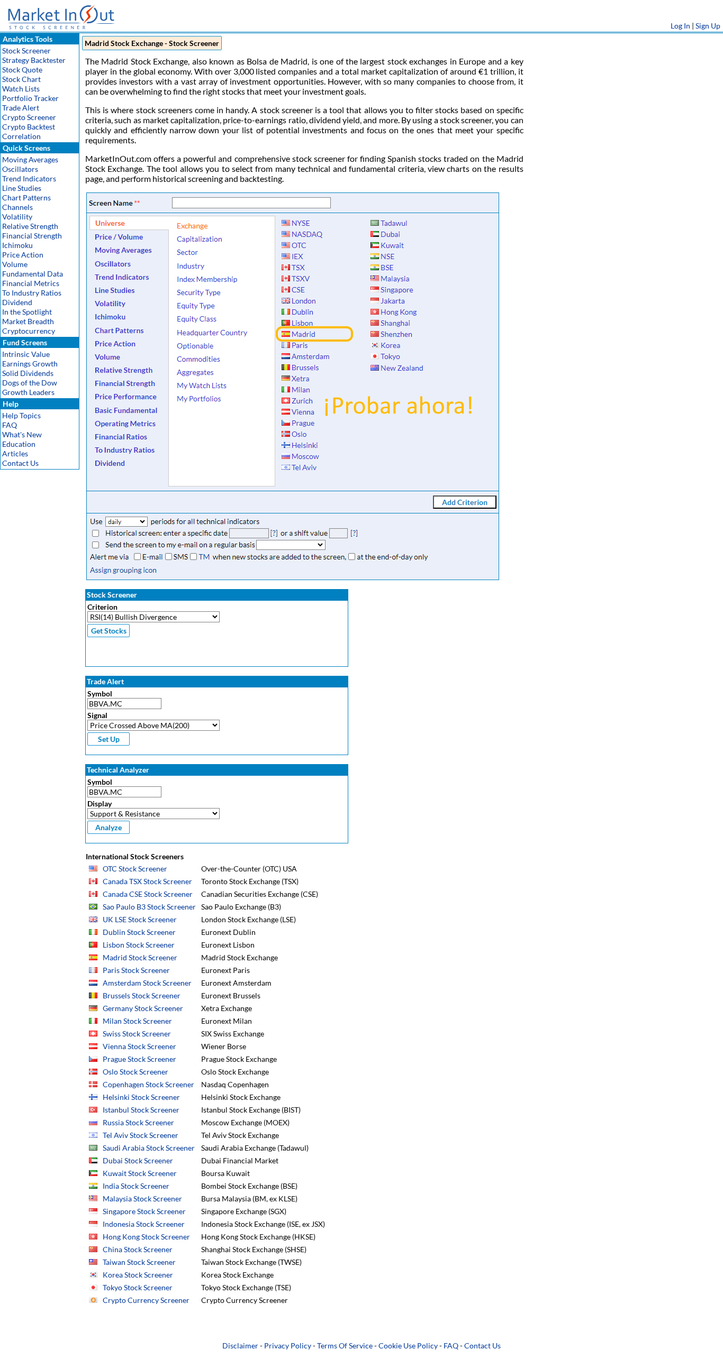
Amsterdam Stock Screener (147, 982)
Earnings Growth (30, 363)
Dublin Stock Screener (139, 932)
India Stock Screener (136, 1185)
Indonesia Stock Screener (144, 1223)
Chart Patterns (26, 197)
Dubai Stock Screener (138, 1160)
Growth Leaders (28, 392)
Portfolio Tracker (30, 98)
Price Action (22, 254)
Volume (15, 264)
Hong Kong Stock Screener (146, 1236)
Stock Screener (26, 50)
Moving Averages (30, 159)
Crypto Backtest (28, 126)
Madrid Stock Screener (140, 957)
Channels (17, 207)
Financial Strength (32, 235)
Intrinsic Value (26, 354)
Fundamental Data (32, 273)
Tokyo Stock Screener (138, 1287)
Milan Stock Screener (137, 1020)
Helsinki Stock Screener (141, 1096)
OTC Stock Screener (135, 868)
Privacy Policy (287, 1345)
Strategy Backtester (34, 60)
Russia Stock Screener (138, 1122)
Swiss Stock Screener (137, 1033)
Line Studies (21, 187)
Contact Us (20, 462)
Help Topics (21, 415)
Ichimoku (17, 245)
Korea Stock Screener (138, 1274)
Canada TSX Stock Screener (147, 881)
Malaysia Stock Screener (142, 1198)
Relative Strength (30, 226)
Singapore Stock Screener (144, 1211)
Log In (680, 25)
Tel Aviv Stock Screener (140, 1135)
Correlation (21, 136)
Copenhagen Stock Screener (148, 1084)
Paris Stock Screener (136, 970)
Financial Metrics (30, 283)
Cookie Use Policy (408, 1345)
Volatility (17, 216)
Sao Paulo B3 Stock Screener (149, 906)
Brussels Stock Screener (141, 995)
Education (18, 443)
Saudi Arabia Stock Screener (149, 1147)
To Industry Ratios (31, 292)
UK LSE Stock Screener (140, 919)
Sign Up (707, 25)
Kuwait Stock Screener (140, 1173)
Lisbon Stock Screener (139, 944)
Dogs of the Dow (29, 382)
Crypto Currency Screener (146, 1300)
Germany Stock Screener (143, 1008)
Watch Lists (21, 88)
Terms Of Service (345, 1345)
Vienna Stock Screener (139, 1046)
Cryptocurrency (28, 330)
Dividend (17, 302)
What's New (22, 434)
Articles (15, 453)
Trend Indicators (29, 178)
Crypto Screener (29, 117)
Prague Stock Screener (139, 1058)
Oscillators (20, 168)
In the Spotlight (27, 311)
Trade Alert (20, 107)
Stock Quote (22, 69)
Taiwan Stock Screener (139, 1261)
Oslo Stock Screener (135, 1071)
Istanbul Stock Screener (141, 1109)
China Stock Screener (138, 1249)
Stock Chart (21, 79)
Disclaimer (240, 1345)
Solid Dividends (27, 373)
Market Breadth (28, 321)
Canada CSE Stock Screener (148, 893)
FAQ (9, 424)
